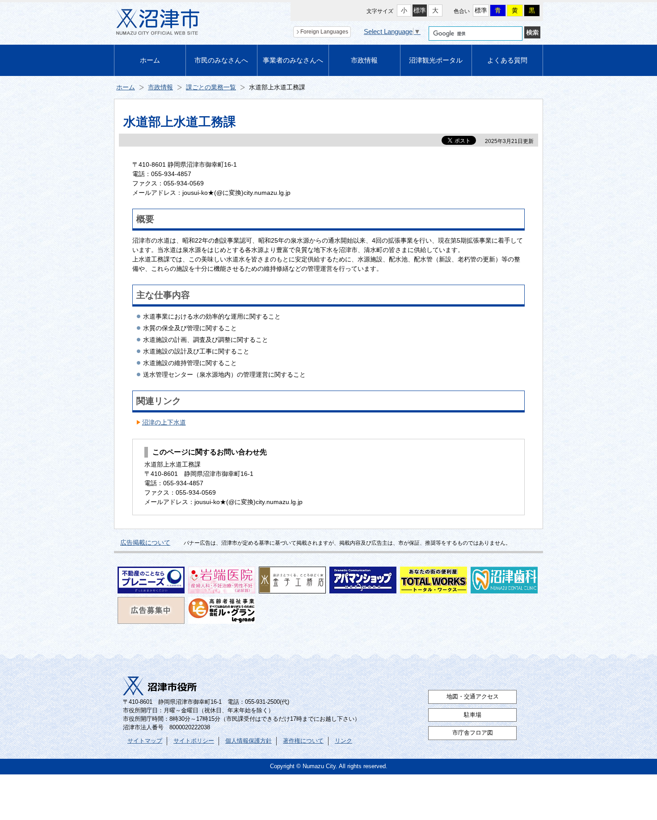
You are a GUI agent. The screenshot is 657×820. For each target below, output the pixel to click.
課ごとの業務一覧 (211, 87)
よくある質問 (507, 60)
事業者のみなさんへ (293, 60)
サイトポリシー (193, 741)
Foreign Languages (324, 32)
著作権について (303, 741)
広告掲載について (145, 542)
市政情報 (364, 60)
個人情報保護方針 (248, 741)
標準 (419, 10)
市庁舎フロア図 (472, 733)
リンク (343, 741)
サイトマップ (144, 741)
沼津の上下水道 (164, 422)
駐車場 (472, 715)
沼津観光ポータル (436, 60)
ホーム (150, 60)
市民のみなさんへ (221, 60)
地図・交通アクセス (472, 697)
